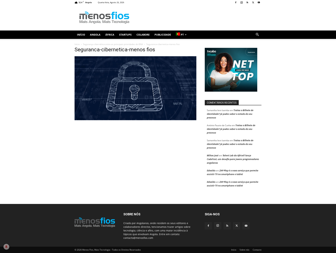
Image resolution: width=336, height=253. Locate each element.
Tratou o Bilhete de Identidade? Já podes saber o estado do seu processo (230, 114)
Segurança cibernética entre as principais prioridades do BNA (113, 44)
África (109, 34)
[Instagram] (241, 2)
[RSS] (247, 2)
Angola (95, 34)
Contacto (257, 249)
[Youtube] (258, 2)
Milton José (212, 155)
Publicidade (163, 34)
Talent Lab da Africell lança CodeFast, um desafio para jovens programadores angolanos (233, 159)
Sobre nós (244, 249)
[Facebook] (235, 2)
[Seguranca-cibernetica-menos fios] (135, 119)
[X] (253, 2)
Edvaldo (211, 170)
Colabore (143, 34)
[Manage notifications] (6, 246)
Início (81, 34)
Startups (125, 34)
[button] (257, 35)
